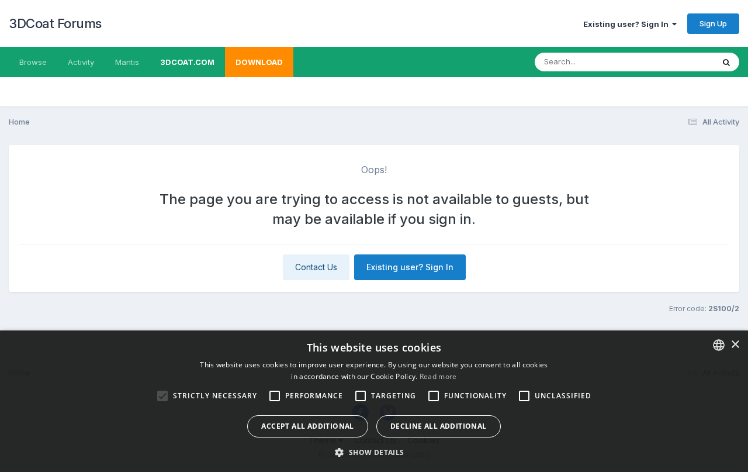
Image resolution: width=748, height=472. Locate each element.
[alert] (374, 401)
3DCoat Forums (55, 23)
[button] (374, 452)
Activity (81, 62)
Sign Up (713, 23)
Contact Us (316, 267)
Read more (438, 376)
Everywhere (677, 61)
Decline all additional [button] (438, 426)
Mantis (127, 62)
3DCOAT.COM (187, 62)
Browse (33, 62)
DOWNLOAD (259, 62)
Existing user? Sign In (627, 24)
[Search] (726, 62)
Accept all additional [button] (307, 426)
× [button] (734, 344)
